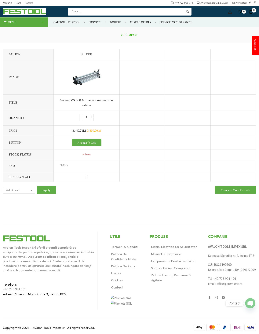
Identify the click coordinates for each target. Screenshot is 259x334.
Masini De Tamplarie (166, 254)
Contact (29, 2)
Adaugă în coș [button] (86, 142)
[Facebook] (250, 3)
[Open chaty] (250, 303)
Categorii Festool (66, 22)
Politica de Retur (123, 266)
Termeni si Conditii (124, 247)
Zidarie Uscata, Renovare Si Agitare (171, 277)
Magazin (7, 2)
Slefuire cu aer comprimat (171, 268)
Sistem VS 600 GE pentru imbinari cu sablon (86, 102)
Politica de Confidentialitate (123, 256)
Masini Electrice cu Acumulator (174, 247)
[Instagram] (255, 3)
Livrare (116, 273)
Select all (22, 177)
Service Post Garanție (176, 22)
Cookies (117, 280)
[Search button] (187, 11)
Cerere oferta (140, 22)
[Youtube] (223, 297)
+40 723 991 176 (14, 289)
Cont (18, 2)
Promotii (95, 22)
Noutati (116, 22)
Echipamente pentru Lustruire (173, 261)
